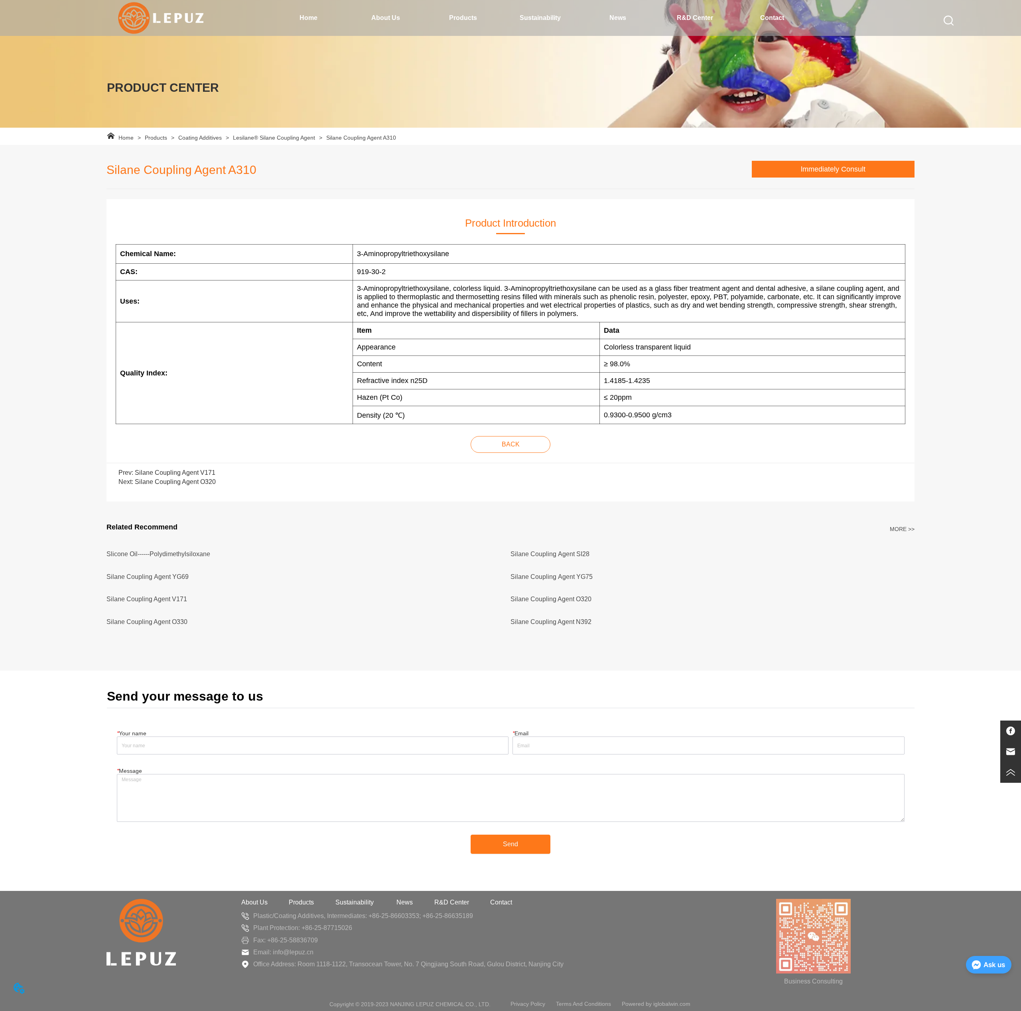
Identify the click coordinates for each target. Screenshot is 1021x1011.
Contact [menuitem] (772, 17)
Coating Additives (200, 137)
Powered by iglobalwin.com (656, 1004)
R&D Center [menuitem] (695, 17)
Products (156, 137)
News (404, 902)
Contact (501, 902)
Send (510, 844)
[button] (385, 18)
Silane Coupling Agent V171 (175, 472)
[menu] (540, 18)
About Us (254, 902)
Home (126, 137)
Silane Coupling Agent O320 (175, 481)
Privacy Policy (527, 1004)
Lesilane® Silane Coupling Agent (274, 137)
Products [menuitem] (463, 17)
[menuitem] (386, 18)
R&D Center (451, 902)
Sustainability (355, 902)
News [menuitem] (617, 17)
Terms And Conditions (583, 1004)
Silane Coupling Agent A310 (361, 137)
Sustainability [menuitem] (540, 17)
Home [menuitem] (308, 17)
